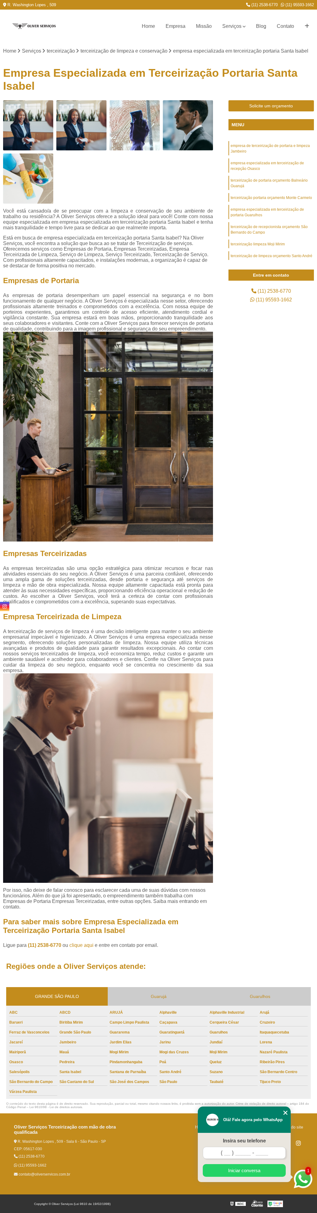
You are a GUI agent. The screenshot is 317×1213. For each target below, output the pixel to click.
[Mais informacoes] (307, 26)
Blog (261, 26)
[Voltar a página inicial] (34, 26)
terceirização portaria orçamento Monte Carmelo (271, 198)
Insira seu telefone (244, 1140)
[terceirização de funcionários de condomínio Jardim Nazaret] (28, 125)
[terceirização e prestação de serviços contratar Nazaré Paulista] (135, 125)
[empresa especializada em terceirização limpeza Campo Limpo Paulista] (28, 178)
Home (148, 26)
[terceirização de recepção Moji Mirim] (81, 125)
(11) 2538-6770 (264, 4)
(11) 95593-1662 (299, 4)
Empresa (175, 26)
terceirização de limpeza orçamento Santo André (271, 256)
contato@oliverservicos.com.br (44, 1174)
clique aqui (81, 945)
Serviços (231, 26)
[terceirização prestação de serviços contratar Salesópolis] (188, 125)
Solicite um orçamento (271, 105)
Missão (204, 26)
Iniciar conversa (244, 1170)
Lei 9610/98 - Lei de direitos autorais (55, 1107)
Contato (285, 26)
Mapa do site (291, 1127)
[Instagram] (298, 1143)
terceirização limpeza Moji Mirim (258, 244)
